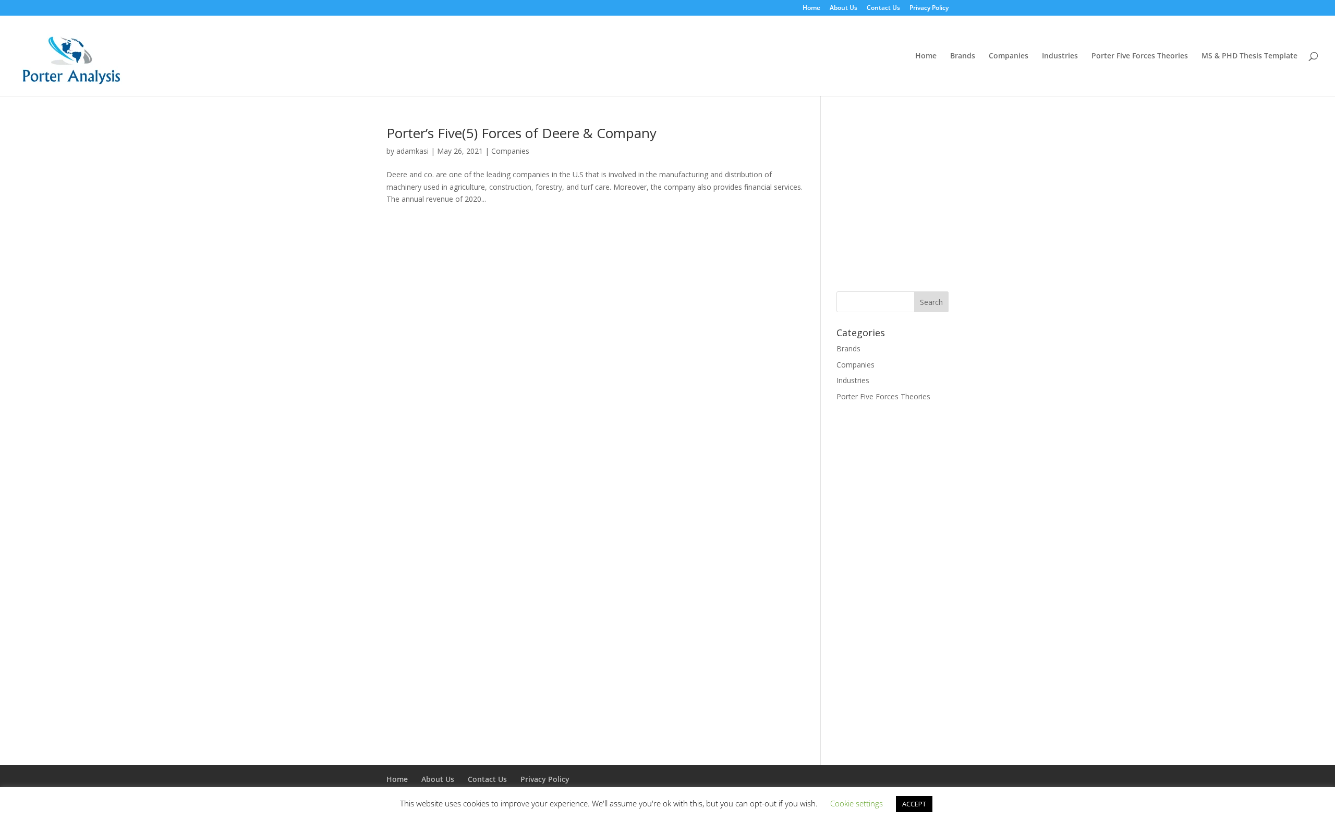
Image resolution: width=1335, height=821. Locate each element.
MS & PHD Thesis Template (1249, 56)
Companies (1008, 56)
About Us (843, 8)
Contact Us (883, 8)
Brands (962, 56)
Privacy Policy (929, 8)
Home (811, 8)
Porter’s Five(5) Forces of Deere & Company (521, 133)
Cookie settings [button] (856, 803)
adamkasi (412, 151)
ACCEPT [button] (914, 803)
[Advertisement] (924, 199)
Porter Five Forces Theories (1139, 56)
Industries (1060, 56)
